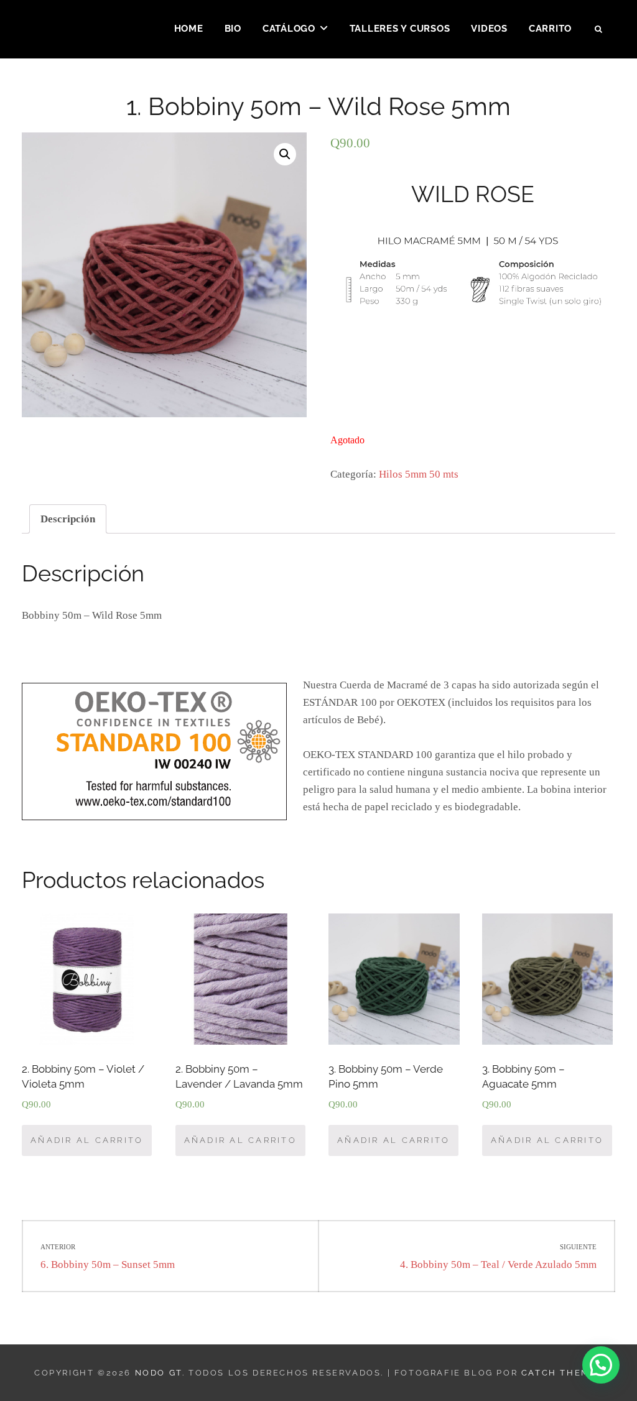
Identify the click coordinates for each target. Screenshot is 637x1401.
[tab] (67, 519)
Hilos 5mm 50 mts (418, 474)
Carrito (550, 28)
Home (188, 28)
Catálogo (289, 28)
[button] (601, 1365)
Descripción (67, 519)
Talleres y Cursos (400, 28)
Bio (233, 28)
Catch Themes (562, 1372)
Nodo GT (158, 1372)
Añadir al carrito (86, 1140)
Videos (489, 28)
